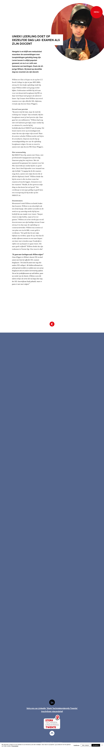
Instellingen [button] (76, 745)
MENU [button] (96, 12)
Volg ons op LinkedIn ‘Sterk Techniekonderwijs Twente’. (52, 708)
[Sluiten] (102, 745)
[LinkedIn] (52, 702)
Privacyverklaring (57, 742)
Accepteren (96, 745)
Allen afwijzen (85, 745)
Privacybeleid (14, 746)
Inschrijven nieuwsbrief (52, 711)
